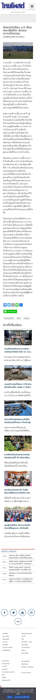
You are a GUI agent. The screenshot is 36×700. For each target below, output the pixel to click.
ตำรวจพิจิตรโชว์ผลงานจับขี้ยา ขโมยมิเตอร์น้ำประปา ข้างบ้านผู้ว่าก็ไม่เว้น (17, 422)
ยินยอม (10, 697)
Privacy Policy (26, 673)
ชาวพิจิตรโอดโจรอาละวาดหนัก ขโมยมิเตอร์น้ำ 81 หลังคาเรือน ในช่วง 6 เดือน (17, 457)
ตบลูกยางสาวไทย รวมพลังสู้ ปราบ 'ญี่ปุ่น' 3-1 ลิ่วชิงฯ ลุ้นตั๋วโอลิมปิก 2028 (21, 580)
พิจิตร (18, 318)
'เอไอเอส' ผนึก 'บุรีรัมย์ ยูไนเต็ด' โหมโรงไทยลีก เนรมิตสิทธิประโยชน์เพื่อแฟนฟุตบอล (20, 556)
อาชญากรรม (6, 664)
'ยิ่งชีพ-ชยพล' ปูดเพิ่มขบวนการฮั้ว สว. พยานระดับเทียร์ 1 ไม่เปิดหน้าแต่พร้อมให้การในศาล (20, 562)
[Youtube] (22, 612)
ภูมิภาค (24, 650)
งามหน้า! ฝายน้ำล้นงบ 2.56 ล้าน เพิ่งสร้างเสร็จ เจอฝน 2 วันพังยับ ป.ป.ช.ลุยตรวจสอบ (17, 387)
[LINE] (18, 621)
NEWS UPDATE (9, 551)
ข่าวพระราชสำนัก (7, 647)
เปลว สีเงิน (5, 636)
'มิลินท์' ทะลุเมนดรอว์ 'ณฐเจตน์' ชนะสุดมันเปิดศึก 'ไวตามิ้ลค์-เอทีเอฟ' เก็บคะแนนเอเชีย (20, 568)
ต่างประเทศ (5, 661)
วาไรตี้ (23, 636)
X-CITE (4, 666)
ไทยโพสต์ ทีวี (6, 680)
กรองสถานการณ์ (27, 634)
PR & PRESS (26, 661)
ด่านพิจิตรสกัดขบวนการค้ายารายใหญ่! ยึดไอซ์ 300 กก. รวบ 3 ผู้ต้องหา (17, 351)
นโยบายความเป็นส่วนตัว (22, 697)
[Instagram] (31, 612)
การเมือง (5, 634)
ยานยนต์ (4, 669)
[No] (33, 694)
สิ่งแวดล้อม (25, 653)
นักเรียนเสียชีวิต (8, 318)
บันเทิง (4, 678)
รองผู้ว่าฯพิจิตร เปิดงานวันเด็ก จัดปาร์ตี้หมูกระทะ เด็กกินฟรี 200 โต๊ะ (17, 528)
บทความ (5, 642)
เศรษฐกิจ (5, 645)
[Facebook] (4, 612)
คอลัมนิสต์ (5, 639)
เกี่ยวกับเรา (25, 664)
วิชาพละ (26, 318)
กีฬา (23, 639)
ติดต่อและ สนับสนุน (28, 667)
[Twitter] (13, 612)
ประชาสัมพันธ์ (26, 647)
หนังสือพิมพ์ (6, 650)
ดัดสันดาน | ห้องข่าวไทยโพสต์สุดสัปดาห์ (20, 574)
